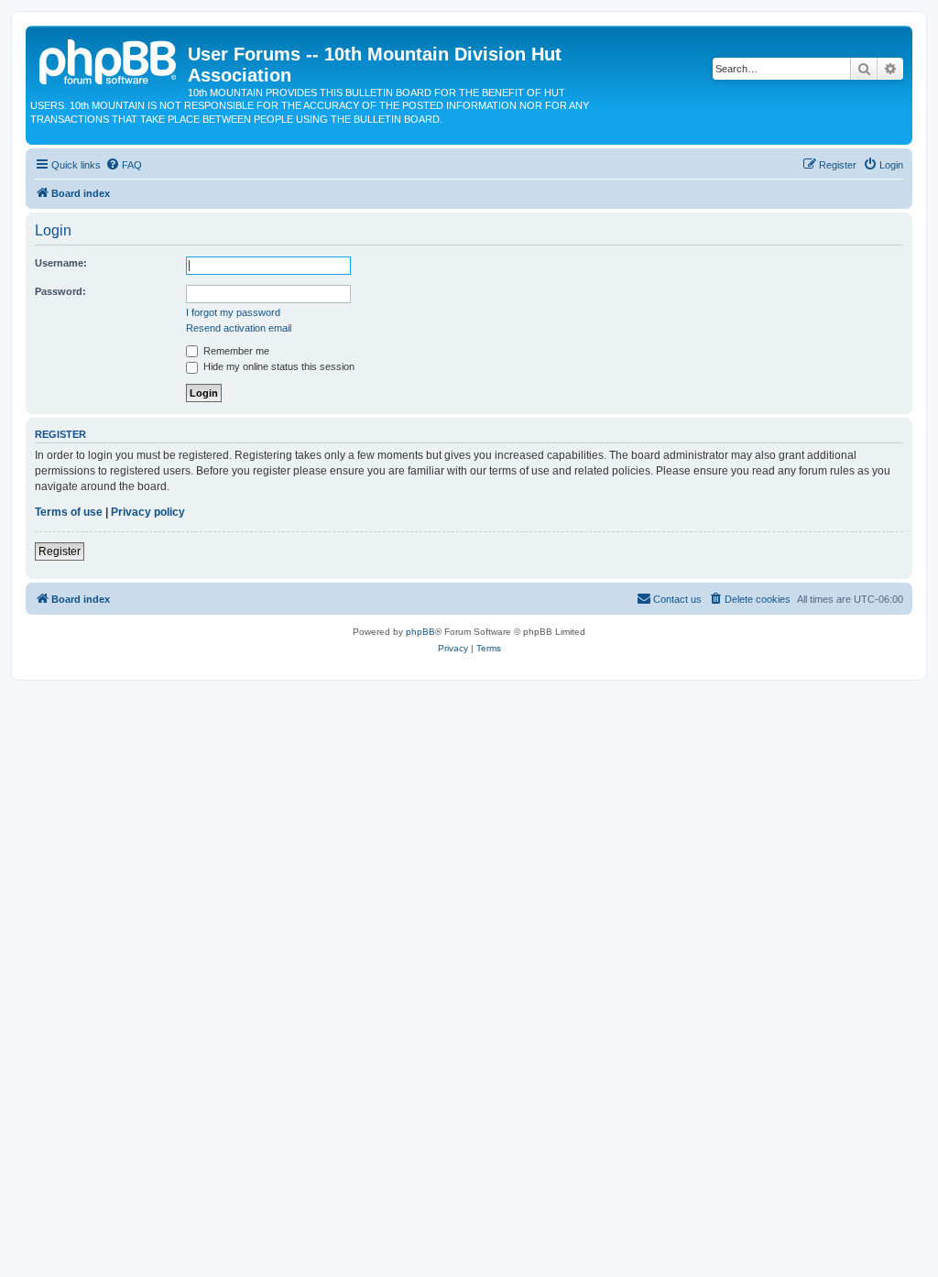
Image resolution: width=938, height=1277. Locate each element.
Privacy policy (148, 512)
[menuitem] (123, 165)
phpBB (420, 632)
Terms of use (69, 512)
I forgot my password (233, 312)
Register (59, 551)
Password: (60, 291)
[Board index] (109, 59)
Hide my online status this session (277, 366)
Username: (61, 262)
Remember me (235, 350)
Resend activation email (238, 327)
